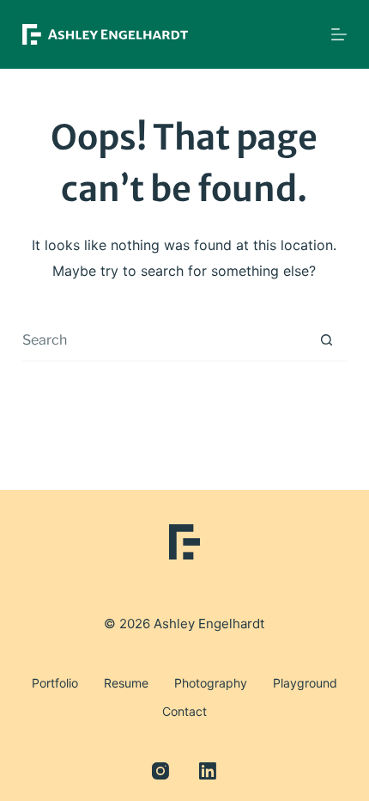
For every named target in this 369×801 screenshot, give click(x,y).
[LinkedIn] (207, 771)
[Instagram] (160, 771)
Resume (126, 683)
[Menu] (339, 34)
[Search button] (326, 339)
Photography (210, 683)
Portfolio (55, 683)
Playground (305, 683)
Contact (184, 711)
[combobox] (163, 339)
